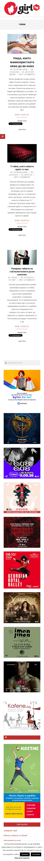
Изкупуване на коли (12, 840)
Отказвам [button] (36, 854)
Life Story (29, 72)
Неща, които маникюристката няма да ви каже (22, 62)
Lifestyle (28, 175)
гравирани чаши (10, 830)
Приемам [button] (24, 854)
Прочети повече (22, 858)
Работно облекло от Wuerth (15, 835)
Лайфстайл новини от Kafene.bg (23, 737)
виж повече (22, 115)
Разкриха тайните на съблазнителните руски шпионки (22, 271)
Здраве (12, 74)
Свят (13, 280)
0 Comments (29, 74)
